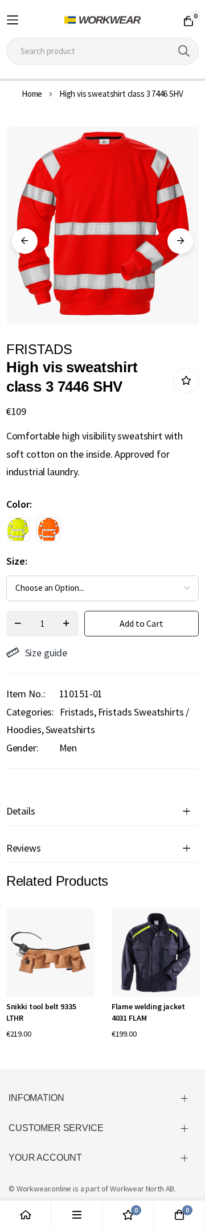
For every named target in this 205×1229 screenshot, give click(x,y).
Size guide (46, 652)
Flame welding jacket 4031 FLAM (148, 1012)
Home (32, 93)
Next (180, 241)
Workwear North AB (142, 1188)
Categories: (30, 711)
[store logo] (102, 20)
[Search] (184, 51)
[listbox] (92, 532)
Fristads (77, 711)
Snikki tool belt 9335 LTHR (41, 1012)
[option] (17, 529)
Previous (25, 241)
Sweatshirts (70, 729)
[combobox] (102, 51)
